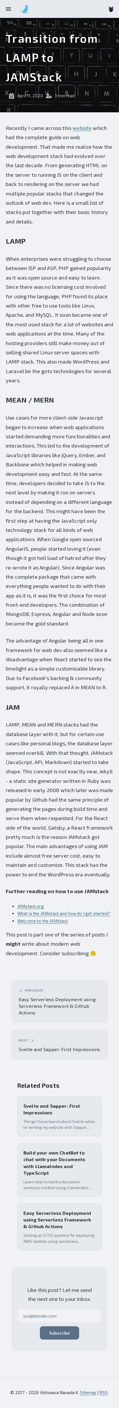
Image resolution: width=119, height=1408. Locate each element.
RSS (103, 1392)
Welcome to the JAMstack (42, 920)
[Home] (24, 9)
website (82, 128)
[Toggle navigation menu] (8, 9)
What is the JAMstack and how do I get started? (63, 913)
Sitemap (88, 1392)
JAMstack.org (30, 906)
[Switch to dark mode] (111, 9)
